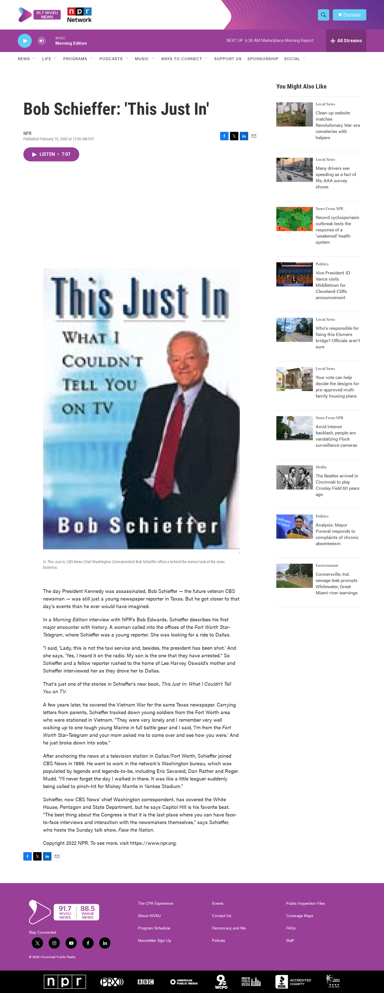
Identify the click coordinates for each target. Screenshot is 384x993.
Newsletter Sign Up (154, 940)
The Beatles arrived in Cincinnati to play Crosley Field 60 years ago (338, 484)
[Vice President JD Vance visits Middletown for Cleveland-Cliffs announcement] (294, 274)
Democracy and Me (229, 928)
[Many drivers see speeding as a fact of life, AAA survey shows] (294, 170)
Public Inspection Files (305, 903)
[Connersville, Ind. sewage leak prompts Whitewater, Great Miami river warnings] (294, 576)
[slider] (50, 41)
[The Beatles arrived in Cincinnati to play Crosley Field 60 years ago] (294, 477)
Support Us (228, 58)
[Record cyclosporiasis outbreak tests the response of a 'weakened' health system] (294, 219)
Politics (322, 264)
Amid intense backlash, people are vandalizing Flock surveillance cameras (336, 435)
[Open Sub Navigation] (34, 58)
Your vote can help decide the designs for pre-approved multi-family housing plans (337, 386)
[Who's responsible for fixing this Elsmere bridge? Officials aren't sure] (294, 330)
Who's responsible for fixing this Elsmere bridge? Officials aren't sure (338, 337)
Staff (290, 940)
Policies (218, 940)
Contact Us (221, 915)
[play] (24, 41)
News (24, 58)
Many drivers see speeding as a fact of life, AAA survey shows (336, 177)
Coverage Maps (299, 915)
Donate (352, 15)
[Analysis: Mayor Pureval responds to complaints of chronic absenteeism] (294, 526)
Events (217, 903)
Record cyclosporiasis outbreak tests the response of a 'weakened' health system (337, 229)
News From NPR (329, 209)
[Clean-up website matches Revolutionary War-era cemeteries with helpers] (294, 114)
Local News (325, 104)
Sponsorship (263, 58)
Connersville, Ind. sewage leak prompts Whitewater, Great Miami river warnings (337, 583)
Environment (327, 565)
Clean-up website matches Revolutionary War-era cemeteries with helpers (338, 125)
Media (321, 467)
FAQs (291, 928)
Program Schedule (154, 928)
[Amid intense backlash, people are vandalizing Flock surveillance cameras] (294, 428)
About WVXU (149, 915)
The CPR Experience (155, 903)
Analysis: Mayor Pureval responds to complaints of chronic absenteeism (337, 534)
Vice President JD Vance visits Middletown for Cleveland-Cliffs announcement (333, 285)
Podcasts (111, 58)
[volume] (41, 41)
